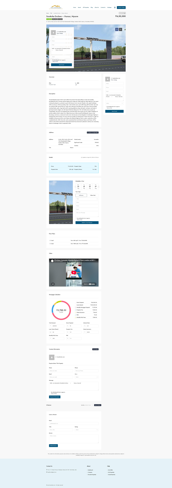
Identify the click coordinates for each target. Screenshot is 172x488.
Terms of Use (55, 61)
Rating (76, 427)
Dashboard (90, 470)
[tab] (116, 29)
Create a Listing (121, 7)
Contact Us (103, 7)
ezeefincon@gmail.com (52, 472)
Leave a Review (98, 405)
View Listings (60, 33)
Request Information (54, 397)
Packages (109, 7)
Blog (92, 7)
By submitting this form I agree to (59, 60)
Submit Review (53, 445)
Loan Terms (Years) (53, 329)
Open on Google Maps (93, 132)
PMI (67, 335)
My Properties (111, 472)
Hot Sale (60, 19)
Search (79, 7)
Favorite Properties (92, 474)
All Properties (86, 7)
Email (50, 374)
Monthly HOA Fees (53, 335)
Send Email (61, 64)
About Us (97, 7)
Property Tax (69, 329)
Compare (90, 472)
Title (50, 427)
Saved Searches (111, 474)
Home (74, 7)
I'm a (76, 374)
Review (50, 433)
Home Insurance (87, 329)
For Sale (54, 19)
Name (50, 368)
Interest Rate (86, 323)
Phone (76, 368)
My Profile (110, 470)
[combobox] (61, 56)
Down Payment (69, 323)
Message (51, 380)
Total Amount (52, 323)
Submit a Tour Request (87, 222)
